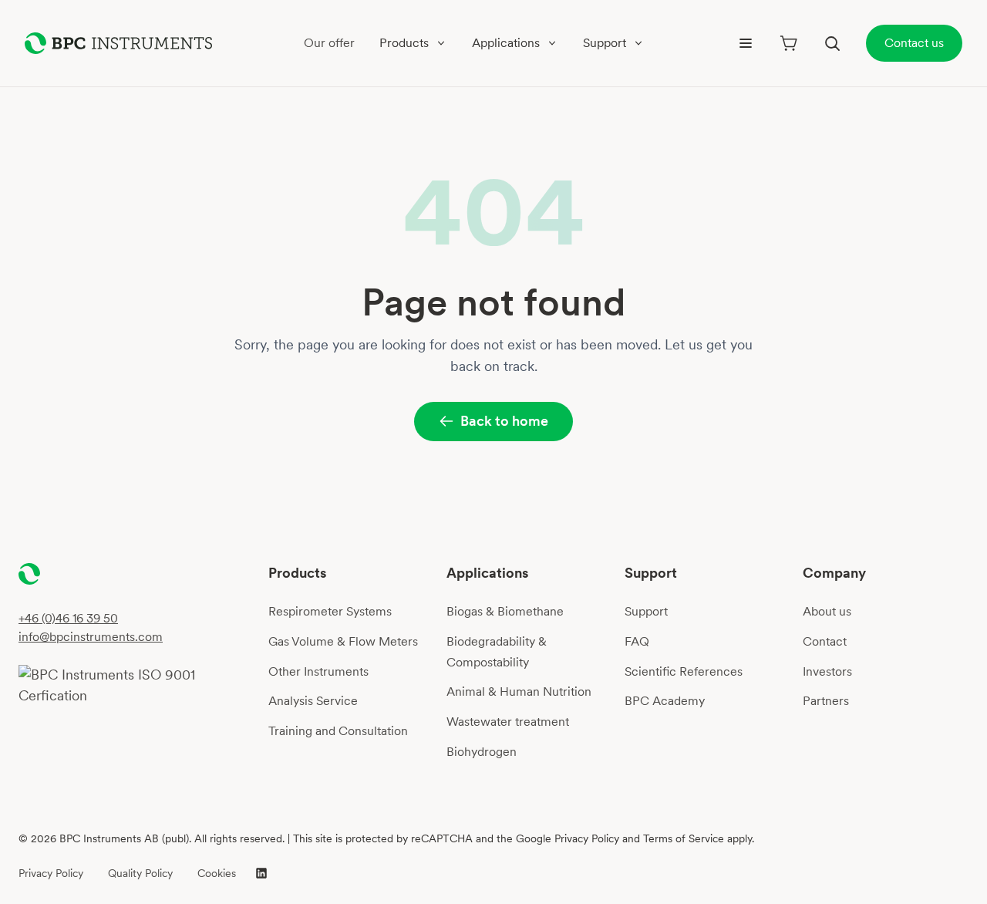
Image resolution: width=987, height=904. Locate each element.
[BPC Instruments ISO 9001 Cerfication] (137, 686)
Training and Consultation (338, 731)
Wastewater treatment (507, 721)
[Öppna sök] (832, 43)
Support (646, 611)
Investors (827, 671)
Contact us (914, 42)
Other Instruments (318, 671)
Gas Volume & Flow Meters (343, 641)
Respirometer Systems (330, 611)
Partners (826, 700)
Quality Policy (140, 873)
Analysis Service (313, 700)
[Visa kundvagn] (789, 43)
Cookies (216, 873)
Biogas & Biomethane (505, 611)
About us (827, 611)
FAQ (637, 641)
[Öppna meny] (745, 43)
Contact (825, 641)
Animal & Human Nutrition (518, 691)
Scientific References (684, 671)
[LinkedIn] (261, 873)
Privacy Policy (51, 873)
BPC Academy (665, 700)
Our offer (329, 42)
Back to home (504, 421)
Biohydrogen (481, 751)
